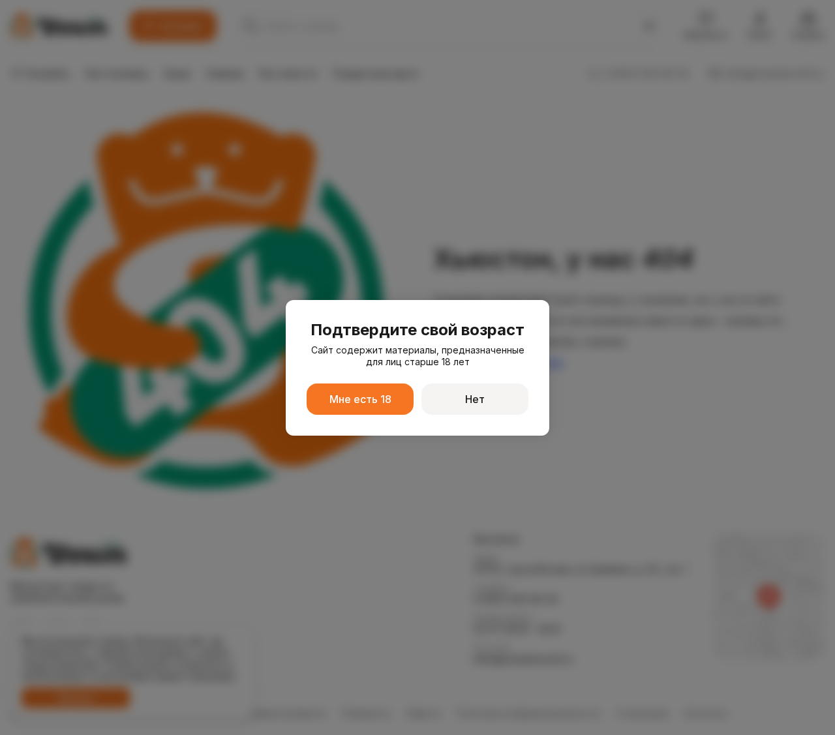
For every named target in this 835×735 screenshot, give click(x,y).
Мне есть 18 (360, 399)
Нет (475, 399)
